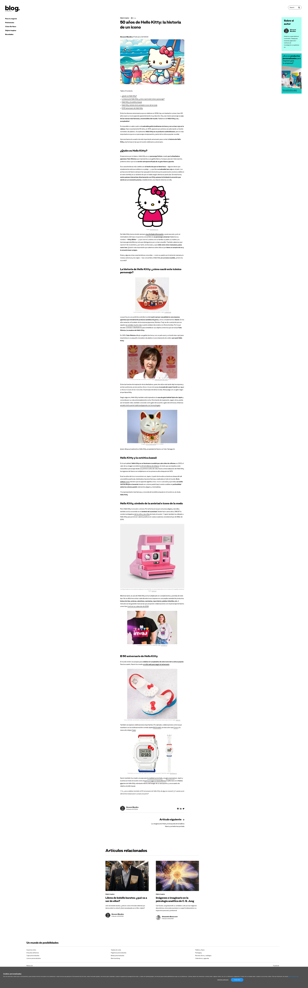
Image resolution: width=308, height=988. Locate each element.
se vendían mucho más (134, 325)
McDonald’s (157, 728)
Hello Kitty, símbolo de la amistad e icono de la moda (139, 105)
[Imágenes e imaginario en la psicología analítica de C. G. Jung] (177, 876)
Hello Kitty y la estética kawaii (132, 102)
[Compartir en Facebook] (178, 808)
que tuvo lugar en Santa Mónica (155, 781)
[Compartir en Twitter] (183, 808)
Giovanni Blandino (126, 37)
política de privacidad (293, 976)
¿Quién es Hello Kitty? (129, 96)
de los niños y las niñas (142, 514)
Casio (134, 730)
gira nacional (170, 778)
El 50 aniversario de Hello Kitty (132, 108)
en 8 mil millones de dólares (149, 466)
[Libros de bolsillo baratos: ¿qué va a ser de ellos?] (127, 876)
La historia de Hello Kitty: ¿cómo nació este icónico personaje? (143, 99)
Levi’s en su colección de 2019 (138, 607)
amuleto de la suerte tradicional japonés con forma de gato (140, 406)
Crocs (176, 728)
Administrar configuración (223, 979)
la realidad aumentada (154, 778)
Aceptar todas (237, 979)
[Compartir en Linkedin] (181, 808)
